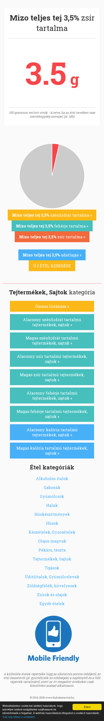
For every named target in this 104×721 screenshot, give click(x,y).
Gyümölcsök (52, 496)
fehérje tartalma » (52, 225)
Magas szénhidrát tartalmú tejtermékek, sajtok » (52, 340)
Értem (87, 707)
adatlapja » (52, 254)
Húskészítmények (52, 514)
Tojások (52, 567)
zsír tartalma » (52, 236)
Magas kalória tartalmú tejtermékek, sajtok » (52, 450)
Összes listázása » (52, 306)
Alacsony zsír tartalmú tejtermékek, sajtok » (52, 359)
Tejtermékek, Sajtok (52, 558)
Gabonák (52, 487)
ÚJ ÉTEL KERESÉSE (52, 265)
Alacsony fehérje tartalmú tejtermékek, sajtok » (52, 395)
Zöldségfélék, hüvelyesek (52, 585)
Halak (52, 505)
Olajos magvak (52, 541)
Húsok (52, 523)
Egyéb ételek (52, 603)
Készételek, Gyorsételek (52, 532)
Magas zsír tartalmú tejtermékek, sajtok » (52, 377)
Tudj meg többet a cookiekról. (18, 717)
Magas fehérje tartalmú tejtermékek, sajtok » (52, 414)
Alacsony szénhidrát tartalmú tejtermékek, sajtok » (52, 322)
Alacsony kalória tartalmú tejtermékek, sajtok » (52, 432)
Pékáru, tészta (52, 549)
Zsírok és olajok (52, 594)
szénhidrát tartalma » (52, 215)
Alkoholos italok (52, 478)
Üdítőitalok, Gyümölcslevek (52, 576)
